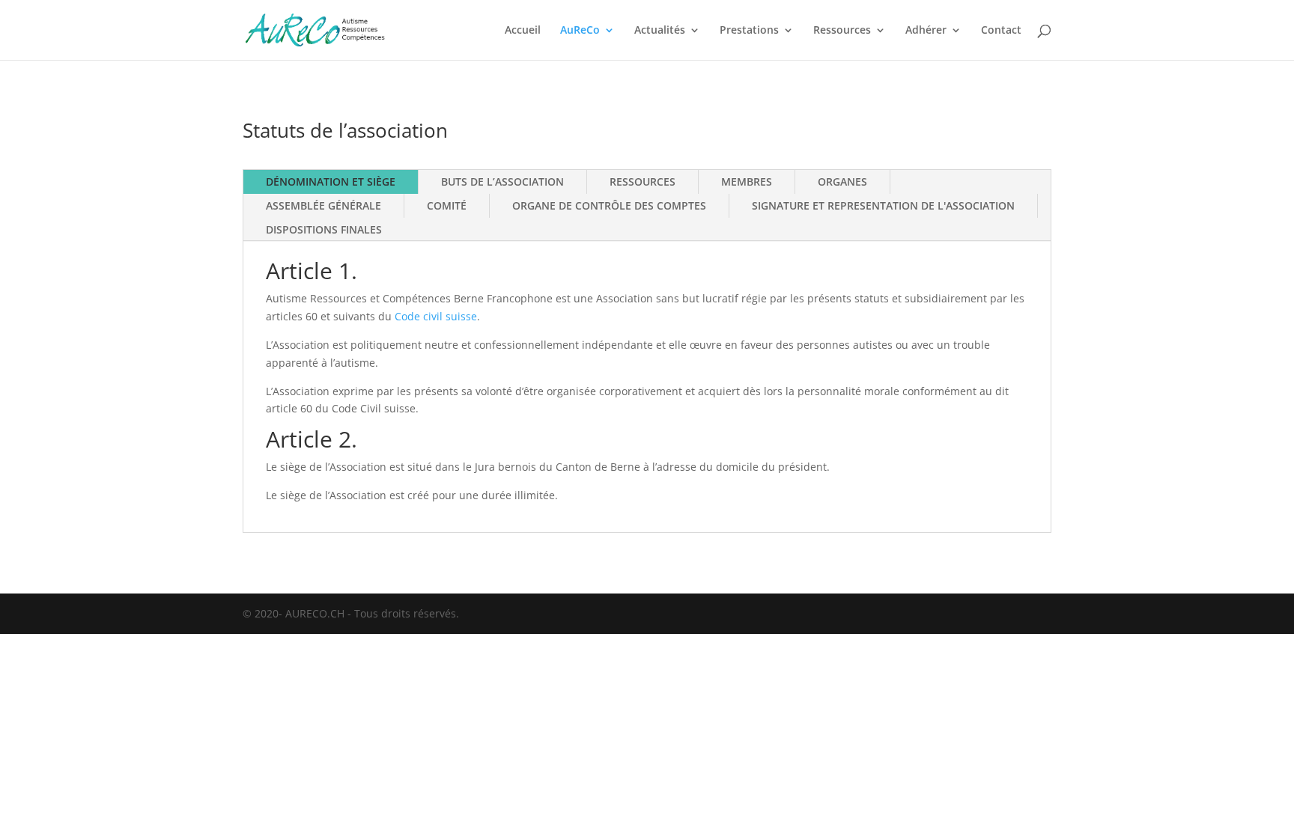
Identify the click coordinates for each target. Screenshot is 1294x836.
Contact (1001, 31)
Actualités (659, 31)
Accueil (523, 31)
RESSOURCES (642, 181)
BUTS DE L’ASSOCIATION (502, 181)
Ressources (842, 31)
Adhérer (926, 31)
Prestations (749, 31)
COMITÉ (447, 205)
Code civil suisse (436, 316)
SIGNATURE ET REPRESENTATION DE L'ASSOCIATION (883, 205)
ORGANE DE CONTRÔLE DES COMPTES (609, 205)
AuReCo (580, 31)
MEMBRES (746, 181)
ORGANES (842, 181)
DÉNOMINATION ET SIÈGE (330, 181)
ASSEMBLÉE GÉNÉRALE (323, 205)
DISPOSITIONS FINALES (324, 229)
